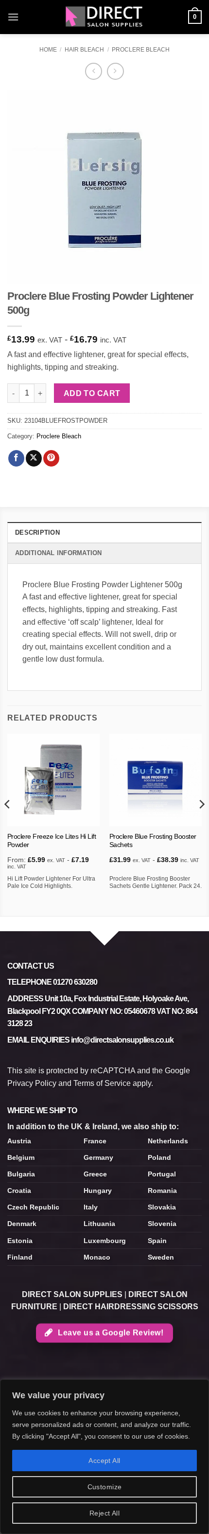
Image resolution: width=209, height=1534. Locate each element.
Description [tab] (37, 532)
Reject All (104, 1513)
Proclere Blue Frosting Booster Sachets (152, 841)
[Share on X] (34, 458)
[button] (13, 17)
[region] (104, 1456)
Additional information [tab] (58, 553)
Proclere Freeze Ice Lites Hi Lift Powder (51, 841)
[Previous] (8, 824)
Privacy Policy (31, 1083)
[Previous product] (115, 71)
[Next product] (93, 71)
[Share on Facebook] (16, 458)
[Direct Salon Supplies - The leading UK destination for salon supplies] (104, 17)
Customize (104, 1487)
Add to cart (92, 393)
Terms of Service (102, 1083)
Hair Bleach (84, 49)
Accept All (104, 1460)
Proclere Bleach (141, 49)
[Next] (201, 824)
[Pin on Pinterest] (51, 458)
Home (48, 49)
